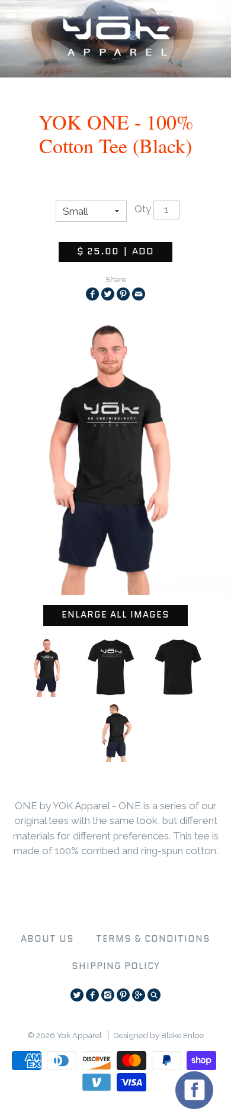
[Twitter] (77, 994)
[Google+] (138, 994)
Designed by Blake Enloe (158, 1035)
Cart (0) (199, 14)
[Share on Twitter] (107, 293)
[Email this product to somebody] (138, 293)
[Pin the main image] (123, 293)
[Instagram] (107, 994)
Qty (142, 209)
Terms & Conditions (153, 938)
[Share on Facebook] (92, 293)
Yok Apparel (79, 1035)
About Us (47, 938)
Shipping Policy (116, 965)
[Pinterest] (123, 994)
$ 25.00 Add (115, 251)
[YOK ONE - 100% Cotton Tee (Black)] (48, 667)
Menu (38, 14)
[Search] (154, 994)
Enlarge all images (115, 614)
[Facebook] (92, 994)
